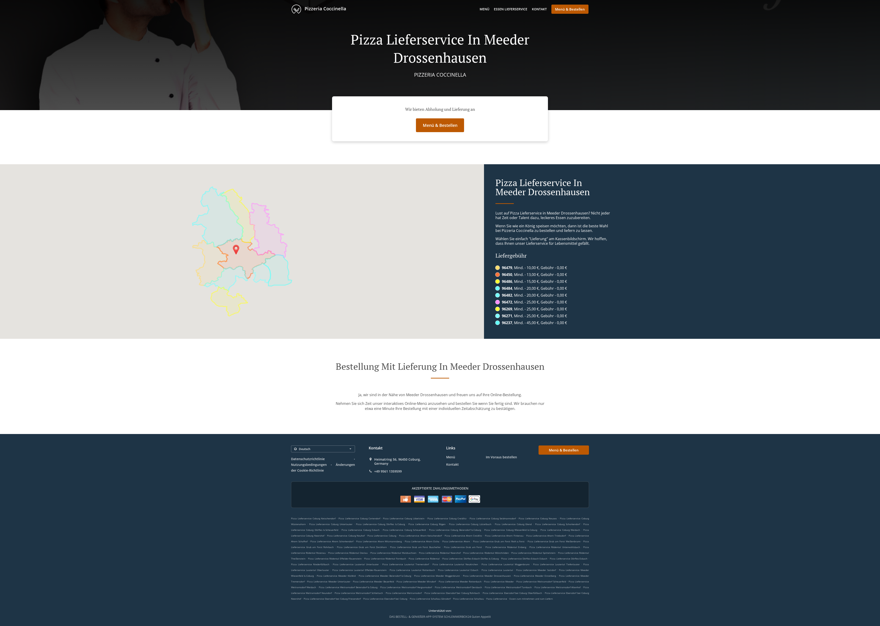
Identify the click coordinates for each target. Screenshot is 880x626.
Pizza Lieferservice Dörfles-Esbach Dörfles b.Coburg (470, 558)
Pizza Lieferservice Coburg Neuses (538, 518)
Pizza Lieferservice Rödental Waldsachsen (393, 552)
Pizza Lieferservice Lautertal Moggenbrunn (505, 564)
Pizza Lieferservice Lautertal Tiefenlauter (556, 564)
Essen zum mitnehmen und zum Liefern (531, 598)
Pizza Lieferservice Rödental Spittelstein (533, 552)
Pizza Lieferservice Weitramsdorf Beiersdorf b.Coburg (348, 587)
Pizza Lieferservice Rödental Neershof (440, 552)
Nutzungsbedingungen (309, 464)
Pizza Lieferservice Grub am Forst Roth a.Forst (499, 541)
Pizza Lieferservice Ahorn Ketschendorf (420, 535)
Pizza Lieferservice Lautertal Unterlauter (356, 564)
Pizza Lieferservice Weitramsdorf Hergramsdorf (406, 587)
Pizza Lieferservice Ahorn (456, 541)
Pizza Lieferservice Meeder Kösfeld (336, 575)
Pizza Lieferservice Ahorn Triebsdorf (546, 535)
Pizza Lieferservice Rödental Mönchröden (486, 552)
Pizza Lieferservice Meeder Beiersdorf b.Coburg (385, 575)
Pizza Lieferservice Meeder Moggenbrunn (437, 575)
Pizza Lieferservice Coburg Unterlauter (330, 524)
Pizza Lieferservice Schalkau (468, 598)
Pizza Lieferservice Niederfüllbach (310, 564)
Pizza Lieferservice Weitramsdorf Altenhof (557, 587)
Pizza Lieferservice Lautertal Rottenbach (412, 570)
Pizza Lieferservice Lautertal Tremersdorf (405, 564)
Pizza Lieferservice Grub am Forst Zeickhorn (362, 547)
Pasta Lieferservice (497, 598)
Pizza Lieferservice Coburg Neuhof (346, 535)
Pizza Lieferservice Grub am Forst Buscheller (415, 547)
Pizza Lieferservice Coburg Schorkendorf (557, 524)
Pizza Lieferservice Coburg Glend (513, 524)
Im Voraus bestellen (501, 457)
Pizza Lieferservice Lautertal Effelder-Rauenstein (359, 570)
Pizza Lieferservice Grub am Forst (463, 547)
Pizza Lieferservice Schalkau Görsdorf (430, 598)
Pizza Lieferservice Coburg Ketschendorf (313, 518)
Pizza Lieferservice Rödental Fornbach (385, 558)
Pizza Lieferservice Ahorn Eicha (422, 541)
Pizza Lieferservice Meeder (499, 581)
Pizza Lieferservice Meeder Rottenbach (460, 581)
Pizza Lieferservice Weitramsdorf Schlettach (359, 593)
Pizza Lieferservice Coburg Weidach (560, 529)
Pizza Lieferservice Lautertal (497, 570)
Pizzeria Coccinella (324, 9)
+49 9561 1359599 (388, 471)
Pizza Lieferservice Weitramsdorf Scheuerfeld (541, 581)
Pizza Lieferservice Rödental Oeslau (348, 552)
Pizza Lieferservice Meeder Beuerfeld (373, 581)
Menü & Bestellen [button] (570, 9)
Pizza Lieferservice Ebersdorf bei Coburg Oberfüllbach (512, 593)
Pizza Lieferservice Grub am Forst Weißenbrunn (554, 541)
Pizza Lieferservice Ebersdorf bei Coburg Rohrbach (452, 593)
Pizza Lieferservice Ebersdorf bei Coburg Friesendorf (332, 598)
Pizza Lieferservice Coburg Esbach (360, 529)
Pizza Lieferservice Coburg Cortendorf (359, 518)
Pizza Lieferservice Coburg (381, 535)
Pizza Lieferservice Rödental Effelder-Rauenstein (335, 558)
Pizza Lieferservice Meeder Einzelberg (535, 575)
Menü (484, 9)
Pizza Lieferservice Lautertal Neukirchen (455, 564)
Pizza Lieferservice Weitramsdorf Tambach (508, 587)
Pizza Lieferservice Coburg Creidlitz (447, 518)
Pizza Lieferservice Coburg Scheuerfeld (404, 529)
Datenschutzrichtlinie (308, 459)
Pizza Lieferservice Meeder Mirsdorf (416, 581)
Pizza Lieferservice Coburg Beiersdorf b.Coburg (455, 529)
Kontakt (539, 9)
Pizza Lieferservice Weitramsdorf (404, 593)
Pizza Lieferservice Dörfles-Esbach (568, 558)
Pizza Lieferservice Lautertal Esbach (458, 570)
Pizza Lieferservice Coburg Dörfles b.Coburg (380, 524)
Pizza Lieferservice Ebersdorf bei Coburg (385, 598)
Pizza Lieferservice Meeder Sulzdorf (536, 570)
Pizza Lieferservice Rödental (424, 558)
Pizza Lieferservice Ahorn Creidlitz (463, 535)
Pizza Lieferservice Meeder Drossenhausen (487, 575)
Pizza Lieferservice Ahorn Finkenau (504, 535)
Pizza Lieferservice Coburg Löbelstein (403, 518)
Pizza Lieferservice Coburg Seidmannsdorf (493, 518)
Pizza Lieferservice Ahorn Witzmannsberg (379, 541)
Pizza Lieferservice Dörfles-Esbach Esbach (524, 558)
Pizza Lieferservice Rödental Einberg (505, 547)
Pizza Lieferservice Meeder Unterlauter (328, 581)
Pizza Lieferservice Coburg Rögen (427, 524)
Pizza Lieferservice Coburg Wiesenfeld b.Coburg (510, 529)
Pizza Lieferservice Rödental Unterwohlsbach (554, 547)
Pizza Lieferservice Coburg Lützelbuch (470, 524)
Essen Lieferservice (510, 9)
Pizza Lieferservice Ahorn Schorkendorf (331, 541)
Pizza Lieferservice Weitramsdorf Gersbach (458, 587)
